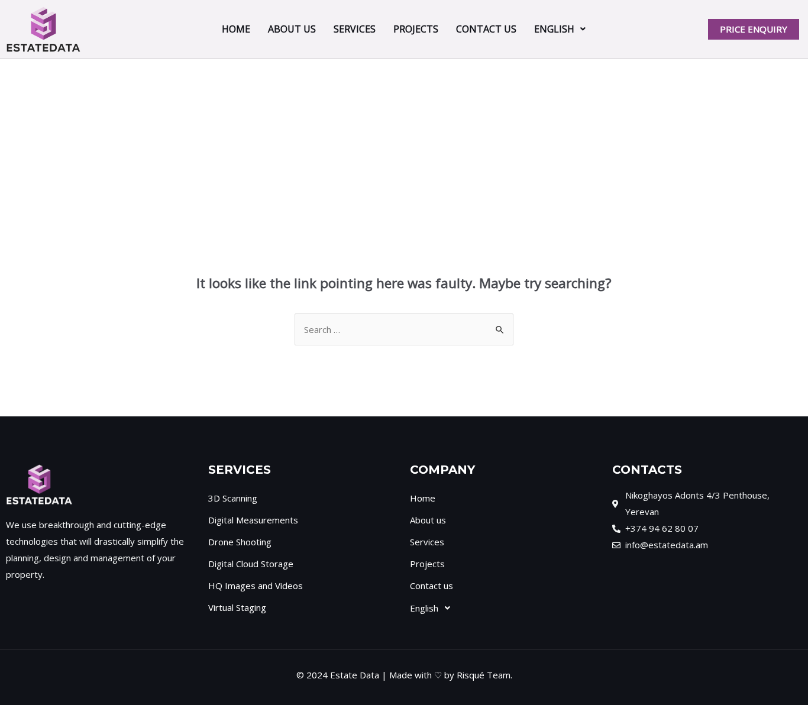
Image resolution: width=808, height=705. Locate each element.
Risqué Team (483, 675)
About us (292, 28)
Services (355, 28)
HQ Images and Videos (255, 585)
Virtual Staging (237, 607)
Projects (415, 28)
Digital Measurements (253, 520)
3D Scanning (232, 498)
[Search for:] (404, 329)
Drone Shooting (240, 542)
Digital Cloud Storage (250, 564)
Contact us (486, 28)
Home (236, 28)
